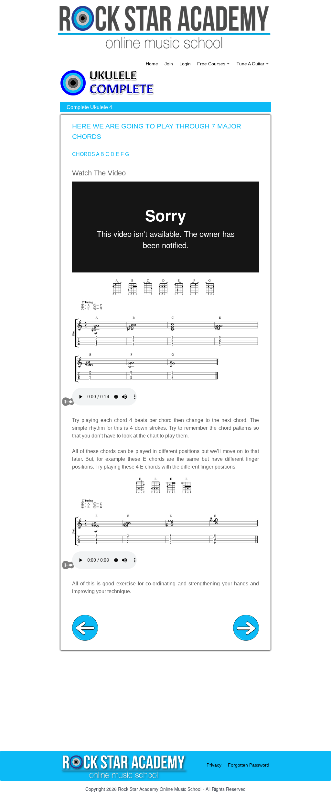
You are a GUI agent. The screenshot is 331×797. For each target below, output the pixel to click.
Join (169, 63)
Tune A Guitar (253, 65)
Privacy (214, 765)
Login (185, 63)
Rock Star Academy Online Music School (159, 789)
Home (152, 63)
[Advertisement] (165, 705)
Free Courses (214, 65)
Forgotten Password (248, 765)
